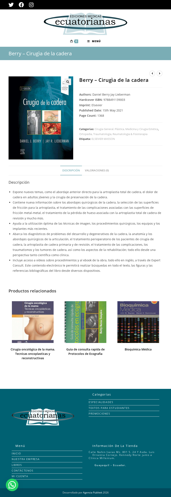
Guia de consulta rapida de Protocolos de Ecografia (85, 351)
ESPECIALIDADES (101, 402)
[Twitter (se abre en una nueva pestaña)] (12, 4)
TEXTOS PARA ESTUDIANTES (109, 408)
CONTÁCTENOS (23, 470)
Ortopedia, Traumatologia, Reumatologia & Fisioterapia (113, 134)
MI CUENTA (20, 476)
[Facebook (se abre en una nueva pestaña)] (21, 4)
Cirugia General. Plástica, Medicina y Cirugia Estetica (126, 129)
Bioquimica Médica (138, 349)
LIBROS (17, 465)
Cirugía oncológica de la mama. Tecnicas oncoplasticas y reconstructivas (33, 353)
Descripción (71, 170)
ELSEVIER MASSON (103, 139)
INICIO (16, 453)
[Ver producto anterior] (152, 73)
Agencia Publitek (92, 492)
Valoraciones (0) (97, 170)
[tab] (71, 170)
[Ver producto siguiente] (159, 73)
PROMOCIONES (99, 413)
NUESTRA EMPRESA (26, 459)
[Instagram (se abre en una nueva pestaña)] (31, 4)
